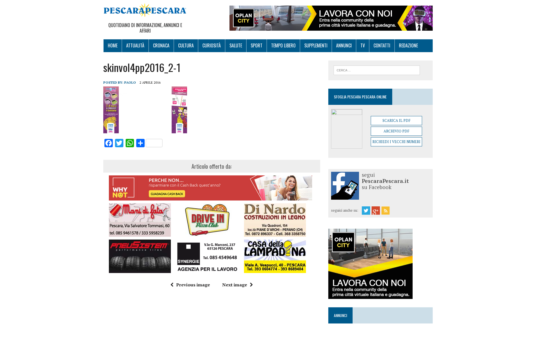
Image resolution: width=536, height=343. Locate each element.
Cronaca (161, 45)
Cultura (186, 45)
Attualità (135, 45)
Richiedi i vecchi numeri (396, 141)
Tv (362, 45)
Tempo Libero (283, 45)
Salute (235, 45)
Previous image (193, 285)
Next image (234, 285)
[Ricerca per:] (377, 70)
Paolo (130, 82)
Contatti (382, 45)
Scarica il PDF (396, 120)
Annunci (344, 45)
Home (113, 45)
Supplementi (315, 45)
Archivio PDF (396, 131)
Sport (256, 45)
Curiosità (211, 45)
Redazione (408, 45)
